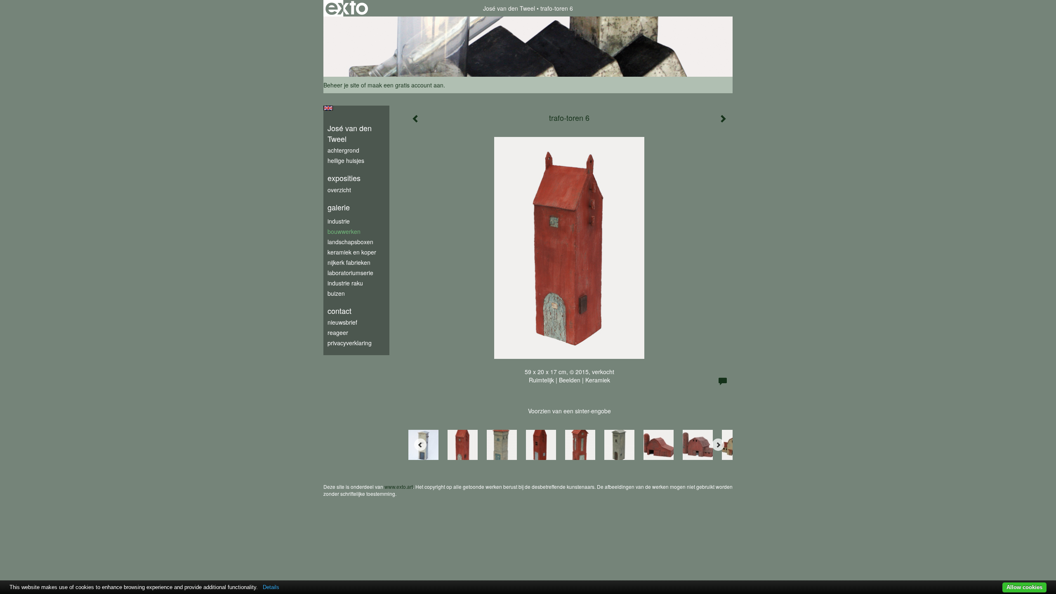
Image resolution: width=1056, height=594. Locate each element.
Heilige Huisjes (346, 160)
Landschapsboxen (350, 242)
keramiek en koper (352, 252)
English (328, 108)
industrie (339, 221)
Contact (339, 311)
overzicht (339, 190)
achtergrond (343, 150)
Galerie (339, 207)
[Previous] (420, 444)
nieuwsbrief (342, 322)
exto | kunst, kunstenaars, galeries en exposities (346, 8)
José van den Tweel (509, 8)
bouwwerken (344, 231)
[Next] (718, 444)
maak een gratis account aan (405, 85)
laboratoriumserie (350, 273)
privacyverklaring (350, 343)
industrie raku (345, 283)
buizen (336, 293)
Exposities (344, 178)
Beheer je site (341, 85)
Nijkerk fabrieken (349, 262)
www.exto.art (398, 486)
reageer (338, 332)
